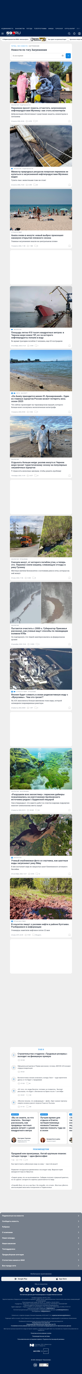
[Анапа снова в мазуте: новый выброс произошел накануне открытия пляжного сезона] (41, 209)
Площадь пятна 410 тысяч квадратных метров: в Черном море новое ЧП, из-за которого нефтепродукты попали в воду (37, 335)
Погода (29, 28)
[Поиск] (69, 34)
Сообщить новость (10, 1221)
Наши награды (8, 1238)
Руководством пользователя (41, 1323)
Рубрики (6, 1227)
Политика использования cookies (41, 1333)
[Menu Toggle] (2, 34)
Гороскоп (59, 28)
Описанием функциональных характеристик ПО (41, 1324)
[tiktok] (60, 1289)
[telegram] (21, 1289)
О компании (7, 1232)
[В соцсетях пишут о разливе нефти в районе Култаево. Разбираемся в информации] (41, 898)
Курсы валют (70, 28)
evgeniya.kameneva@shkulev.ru (61, 1315)
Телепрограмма (40, 28)
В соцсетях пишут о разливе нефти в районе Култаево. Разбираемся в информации (40, 925)
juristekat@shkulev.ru (62, 1310)
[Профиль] (79, 34)
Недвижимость (7, 28)
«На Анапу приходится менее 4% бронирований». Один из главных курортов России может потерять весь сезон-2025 (40, 399)
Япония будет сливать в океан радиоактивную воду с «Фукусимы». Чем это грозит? (39, 695)
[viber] (38, 1289)
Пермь (13, 46)
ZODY (78, 28)
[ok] (33, 1289)
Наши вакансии (9, 1243)
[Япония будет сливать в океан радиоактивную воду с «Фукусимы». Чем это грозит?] (41, 669)
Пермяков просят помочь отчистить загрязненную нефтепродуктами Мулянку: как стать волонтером (38, 109)
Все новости (23, 46)
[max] (44, 1289)
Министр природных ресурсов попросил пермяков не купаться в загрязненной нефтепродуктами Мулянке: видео (39, 174)
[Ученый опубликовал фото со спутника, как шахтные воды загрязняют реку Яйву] (41, 835)
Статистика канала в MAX (13, 1260)
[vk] (27, 1289)
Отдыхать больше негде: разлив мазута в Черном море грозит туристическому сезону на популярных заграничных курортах (39, 465)
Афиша (51, 28)
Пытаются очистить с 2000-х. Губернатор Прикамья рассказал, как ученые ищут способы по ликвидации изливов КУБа (39, 631)
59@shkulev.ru (50, 1308)
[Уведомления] (74, 34)
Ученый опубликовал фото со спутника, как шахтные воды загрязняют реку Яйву (39, 861)
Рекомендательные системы (41, 1336)
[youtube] (55, 1289)
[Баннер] (38, 39)
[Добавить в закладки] (69, 121)
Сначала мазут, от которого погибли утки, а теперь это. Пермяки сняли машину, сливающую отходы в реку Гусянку (38, 565)
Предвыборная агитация (13, 1255)
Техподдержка (8, 1249)
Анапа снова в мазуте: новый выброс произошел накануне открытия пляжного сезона (37, 236)
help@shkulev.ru (45, 1311)
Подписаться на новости (13, 1216)
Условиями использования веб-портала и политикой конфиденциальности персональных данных (41, 1326)
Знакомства (20, 28)
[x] (49, 1289)
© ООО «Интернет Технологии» (41, 1360)
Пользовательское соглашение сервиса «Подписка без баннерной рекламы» (41, 1339)
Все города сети (9, 1266)
